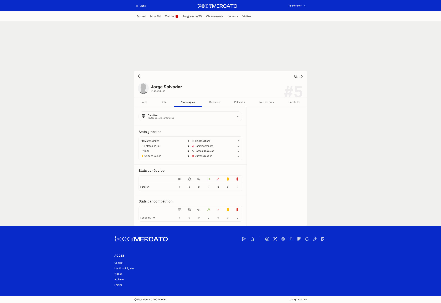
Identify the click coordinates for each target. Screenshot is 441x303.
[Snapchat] (306, 238)
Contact (118, 262)
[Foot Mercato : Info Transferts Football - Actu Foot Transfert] (217, 6)
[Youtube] (291, 238)
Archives (119, 279)
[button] (141, 5)
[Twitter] (275, 238)
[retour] (140, 76)
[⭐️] (301, 76)
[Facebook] (267, 238)
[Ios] (252, 238)
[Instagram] (283, 238)
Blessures (214, 102)
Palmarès (239, 102)
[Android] (244, 238)
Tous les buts (266, 102)
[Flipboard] (298, 238)
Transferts (293, 102)
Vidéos (118, 273)
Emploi (118, 284)
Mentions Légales (124, 268)
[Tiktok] (314, 238)
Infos (144, 102)
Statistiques (188, 102)
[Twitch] (322, 238)
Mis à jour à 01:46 (298, 299)
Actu (164, 102)
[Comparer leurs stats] (296, 76)
